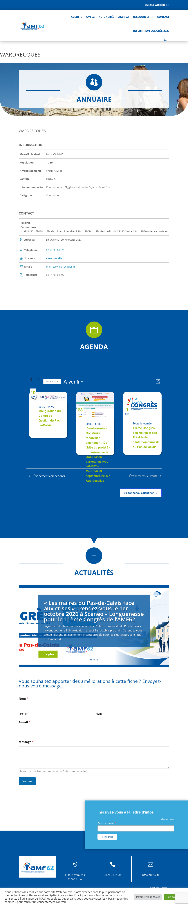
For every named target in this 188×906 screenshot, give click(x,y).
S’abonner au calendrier (139, 493)
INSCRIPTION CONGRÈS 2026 (151, 30)
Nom (99, 713)
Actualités (106, 17)
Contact (163, 17)
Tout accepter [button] (173, 896)
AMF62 (90, 17)
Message (26, 742)
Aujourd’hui (52, 381)
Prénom (23, 713)
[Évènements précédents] (31, 379)
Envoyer (27, 781)
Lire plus (48, 654)
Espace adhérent (157, 5)
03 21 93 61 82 (55, 250)
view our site (54, 258)
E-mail (24, 722)
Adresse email (106, 823)
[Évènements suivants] (38, 379)
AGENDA (123, 17)
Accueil (76, 17)
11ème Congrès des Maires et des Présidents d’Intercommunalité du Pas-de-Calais (146, 437)
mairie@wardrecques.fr (60, 266)
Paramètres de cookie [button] (148, 896)
